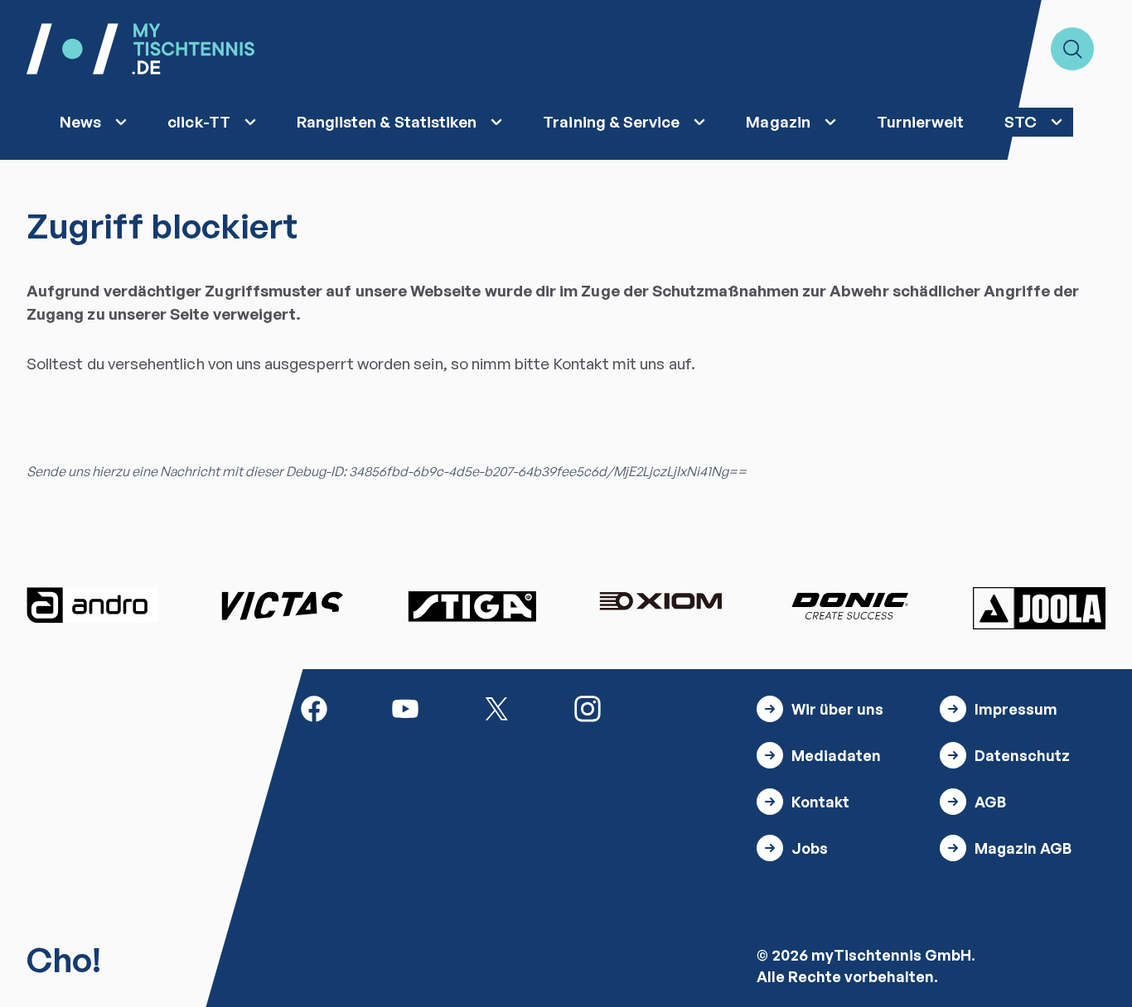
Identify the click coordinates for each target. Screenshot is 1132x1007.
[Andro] (93, 605)
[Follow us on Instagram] (587, 706)
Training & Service (611, 122)
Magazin (778, 122)
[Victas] (281, 605)
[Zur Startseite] (140, 49)
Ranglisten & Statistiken (387, 122)
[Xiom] (660, 603)
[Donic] (850, 605)
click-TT (198, 122)
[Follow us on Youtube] (405, 706)
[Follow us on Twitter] (496, 706)
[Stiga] (471, 605)
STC (1020, 122)
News (80, 122)
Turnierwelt (921, 122)
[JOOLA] (1039, 608)
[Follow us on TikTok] (678, 706)
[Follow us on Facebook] (314, 706)
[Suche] (1072, 48)
